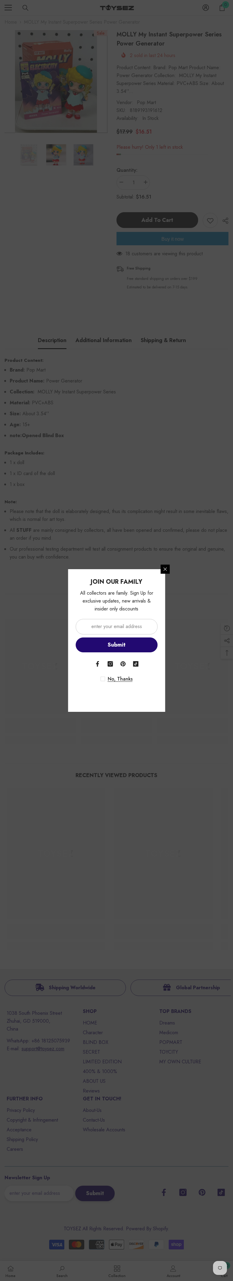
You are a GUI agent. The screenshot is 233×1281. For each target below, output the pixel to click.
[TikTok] (135, 663)
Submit (117, 645)
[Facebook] (97, 663)
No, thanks (120, 679)
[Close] (165, 569)
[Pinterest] (122, 663)
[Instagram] (110, 663)
